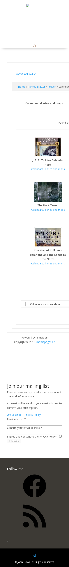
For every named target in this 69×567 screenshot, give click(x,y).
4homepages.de (45, 342)
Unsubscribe (14, 414)
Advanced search (26, 73)
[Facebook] (34, 498)
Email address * (16, 419)
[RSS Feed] (34, 529)
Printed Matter (36, 86)
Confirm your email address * (24, 427)
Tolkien (51, 86)
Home (21, 86)
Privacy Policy (32, 414)
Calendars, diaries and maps (48, 169)
